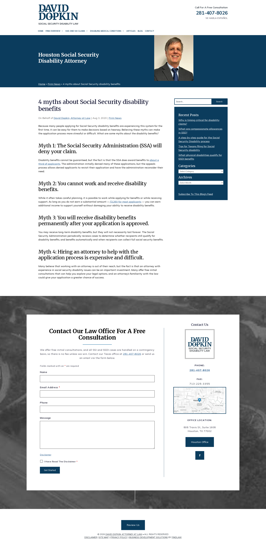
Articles (130, 31)
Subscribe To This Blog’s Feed (195, 194)
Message (45, 417)
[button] (263, 526)
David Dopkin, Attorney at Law (72, 118)
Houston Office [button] (199, 442)
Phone (44, 402)
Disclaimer (45, 454)
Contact (149, 31)
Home (40, 31)
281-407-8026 (212, 13)
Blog (140, 31)
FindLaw (177, 537)
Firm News (115, 118)
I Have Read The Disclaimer (60, 461)
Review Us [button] (133, 525)
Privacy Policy (118, 537)
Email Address (50, 387)
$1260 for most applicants (125, 201)
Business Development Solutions (148, 537)
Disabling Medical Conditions (105, 31)
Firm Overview (53, 31)
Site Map (104, 537)
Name (43, 372)
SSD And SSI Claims (75, 31)
